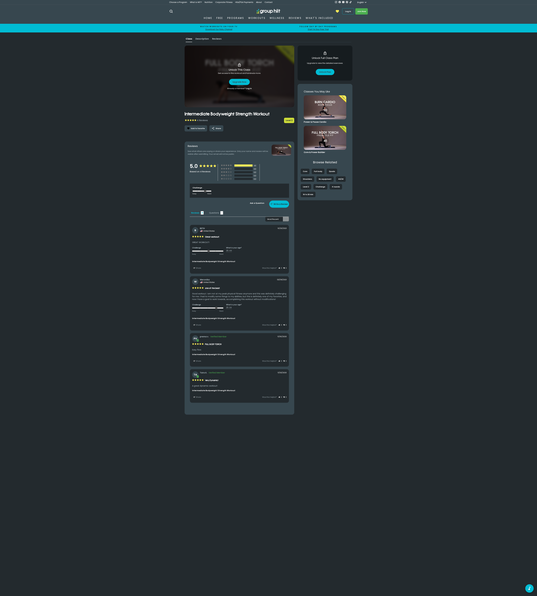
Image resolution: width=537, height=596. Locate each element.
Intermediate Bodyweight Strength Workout (213, 261)
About (259, 2)
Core (305, 171)
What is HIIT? (196, 2)
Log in (249, 88)
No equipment (325, 179)
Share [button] (198, 268)
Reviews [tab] (195, 212)
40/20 (340, 179)
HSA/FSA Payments (244, 2)
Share (216, 128)
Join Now (361, 11)
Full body (318, 171)
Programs (235, 18)
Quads (332, 171)
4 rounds (336, 187)
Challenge (320, 187)
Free (219, 18)
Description (202, 38)
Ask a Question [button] (257, 203)
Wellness (277, 18)
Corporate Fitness (224, 2)
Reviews (295, 18)
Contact (269, 2)
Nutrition (209, 2)
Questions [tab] (214, 212)
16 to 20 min (308, 194)
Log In (348, 11)
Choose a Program (178, 2)
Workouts (256, 18)
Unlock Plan (325, 72)
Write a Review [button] (281, 204)
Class (189, 38)
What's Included (319, 18)
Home (208, 18)
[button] (280, 268)
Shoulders (307, 179)
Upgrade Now (239, 82)
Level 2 (306, 187)
